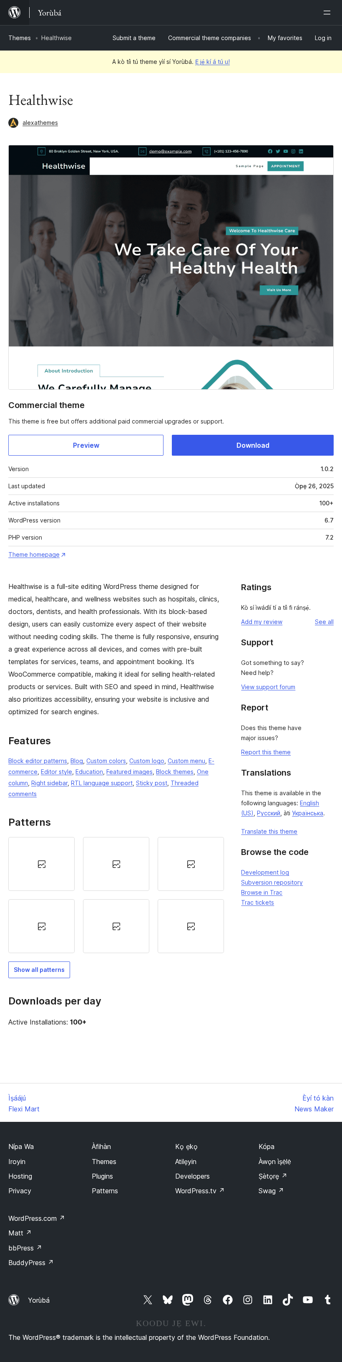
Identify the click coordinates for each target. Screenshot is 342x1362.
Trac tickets (257, 902)
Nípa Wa (21, 1146)
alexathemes (40, 122)
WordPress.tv (200, 1191)
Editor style (56, 771)
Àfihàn (101, 1146)
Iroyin (16, 1161)
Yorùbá (39, 1300)
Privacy (19, 1191)
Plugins (102, 1176)
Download (252, 445)
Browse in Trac (261, 892)
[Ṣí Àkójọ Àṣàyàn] (328, 12)
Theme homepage (34, 554)
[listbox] (116, 895)
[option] (41, 864)
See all (324, 621)
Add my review (261, 621)
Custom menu (186, 760)
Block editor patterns (37, 760)
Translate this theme (269, 831)
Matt (20, 1233)
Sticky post (151, 782)
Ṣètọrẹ (273, 1176)
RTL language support (102, 782)
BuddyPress (31, 1262)
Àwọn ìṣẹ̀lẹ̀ (275, 1161)
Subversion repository (272, 882)
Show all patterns (39, 969)
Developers (192, 1176)
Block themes (175, 771)
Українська (307, 813)
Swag (271, 1191)
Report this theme (266, 752)
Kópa (266, 1146)
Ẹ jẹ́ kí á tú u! (212, 61)
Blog (76, 760)
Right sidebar (49, 782)
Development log (265, 872)
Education (89, 771)
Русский (268, 813)
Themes (19, 37)
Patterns (105, 1191)
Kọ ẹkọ (186, 1146)
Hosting (20, 1176)
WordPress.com (36, 1218)
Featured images (129, 771)
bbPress (25, 1248)
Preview (86, 445)
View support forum (268, 686)
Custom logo (146, 760)
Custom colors (106, 760)
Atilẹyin (185, 1161)
